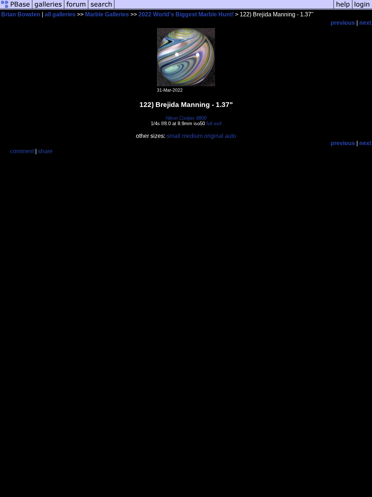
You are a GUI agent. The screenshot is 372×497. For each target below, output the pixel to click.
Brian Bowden (20, 14)
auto (230, 136)
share (45, 151)
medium (192, 136)
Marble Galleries (107, 14)
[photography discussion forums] (76, 8)
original (213, 136)
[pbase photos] (16, 8)
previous (343, 23)
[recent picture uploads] (48, 8)
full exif (214, 123)
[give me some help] (342, 8)
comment (22, 151)
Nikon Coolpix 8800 (186, 118)
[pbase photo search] (101, 8)
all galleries (60, 14)
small (174, 136)
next (365, 23)
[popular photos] (223, 8)
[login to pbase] (362, 8)
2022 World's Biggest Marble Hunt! (186, 14)
